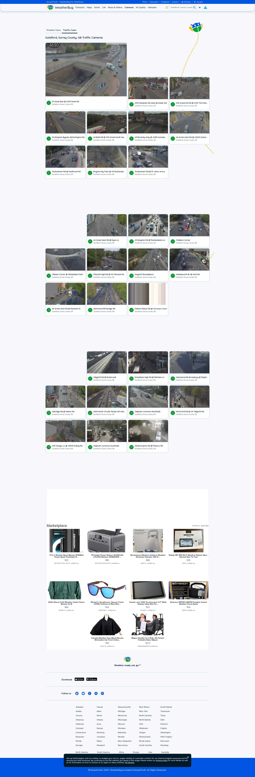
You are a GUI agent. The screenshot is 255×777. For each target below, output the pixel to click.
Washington (165, 732)
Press (145, 2)
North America (82, 752)
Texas (162, 715)
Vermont (163, 724)
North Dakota (145, 720)
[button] (188, 757)
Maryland (101, 745)
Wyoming (164, 745)
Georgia (79, 745)
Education (154, 2)
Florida (78, 741)
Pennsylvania (144, 737)
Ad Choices (129, 762)
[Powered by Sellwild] (204, 526)
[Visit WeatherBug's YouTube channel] (83, 693)
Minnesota (122, 715)
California (80, 724)
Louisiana (101, 737)
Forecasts (80, 7)
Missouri (121, 724)
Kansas (100, 728)
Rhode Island (144, 741)
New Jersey (123, 745)
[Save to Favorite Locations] (166, 7)
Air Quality (141, 7)
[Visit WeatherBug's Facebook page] (89, 693)
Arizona (79, 715)
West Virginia (166, 737)
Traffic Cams (69, 30)
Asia (150, 752)
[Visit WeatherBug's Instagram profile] (96, 693)
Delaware (80, 737)
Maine (99, 741)
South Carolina (145, 745)
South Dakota (166, 707)
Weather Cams (53, 30)
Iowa (99, 724)
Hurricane (152, 7)
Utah (162, 720)
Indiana (100, 720)
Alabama (79, 707)
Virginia (163, 728)
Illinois (99, 715)
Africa (121, 752)
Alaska (79, 711)
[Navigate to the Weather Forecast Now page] (60, 7)
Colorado (79, 728)
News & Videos (115, 7)
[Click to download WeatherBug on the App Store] (79, 680)
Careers (175, 2)
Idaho (99, 711)
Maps (89, 7)
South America (103, 752)
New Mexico (144, 707)
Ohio (141, 724)
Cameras (129, 7)
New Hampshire (124, 741)
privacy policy (161, 760)
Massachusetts (124, 707)
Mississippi (122, 720)
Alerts (97, 7)
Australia (165, 752)
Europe (136, 752)
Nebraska (122, 732)
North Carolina (145, 715)
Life (104, 7)
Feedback (165, 2)
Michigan (121, 711)
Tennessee (165, 711)
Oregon (142, 732)
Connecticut (81, 732)
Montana (121, 728)
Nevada (121, 737)
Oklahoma (143, 728)
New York (143, 711)
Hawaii (100, 707)
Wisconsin (164, 741)
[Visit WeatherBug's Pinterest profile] (102, 693)
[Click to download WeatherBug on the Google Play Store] (91, 680)
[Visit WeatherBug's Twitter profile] (76, 693)
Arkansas (80, 720)
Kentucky (101, 732)
